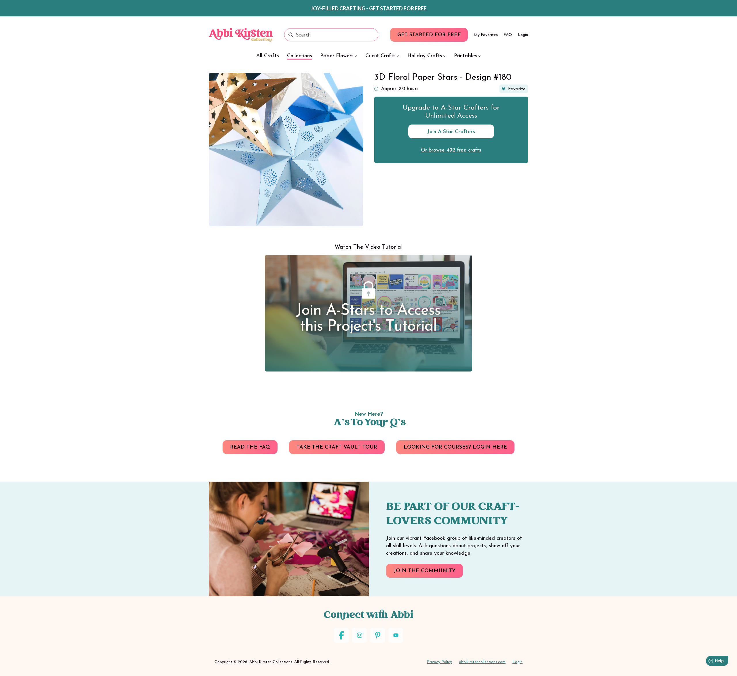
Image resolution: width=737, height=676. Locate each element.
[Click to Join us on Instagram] (359, 635)
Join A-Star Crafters (451, 132)
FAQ (508, 35)
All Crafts (267, 56)
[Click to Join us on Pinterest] (377, 635)
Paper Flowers (337, 56)
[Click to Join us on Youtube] (395, 635)
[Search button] (290, 34)
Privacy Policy (439, 662)
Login (523, 35)
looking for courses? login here (455, 447)
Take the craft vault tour (337, 447)
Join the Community (424, 571)
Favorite (516, 89)
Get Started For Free (429, 35)
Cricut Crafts (380, 56)
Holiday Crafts (424, 56)
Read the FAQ (250, 447)
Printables (465, 56)
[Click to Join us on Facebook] (341, 635)
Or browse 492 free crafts (451, 150)
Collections (299, 56)
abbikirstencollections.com (482, 662)
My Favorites (486, 35)
